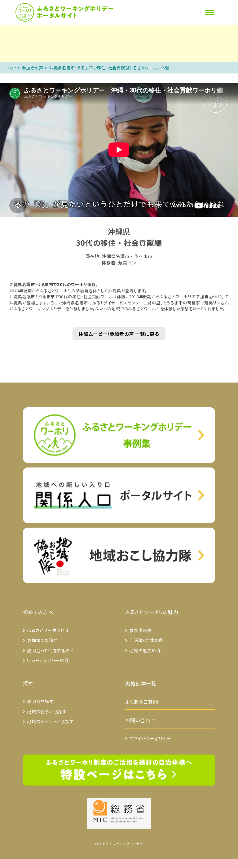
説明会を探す (40, 701)
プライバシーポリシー (150, 738)
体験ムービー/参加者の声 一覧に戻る (119, 333)
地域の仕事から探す (47, 711)
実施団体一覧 (140, 683)
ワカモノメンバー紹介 (48, 660)
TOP (12, 68)
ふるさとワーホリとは (48, 630)
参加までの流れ (42, 640)
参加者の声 (32, 68)
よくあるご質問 (141, 701)
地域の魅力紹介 (145, 650)
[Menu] (209, 12)
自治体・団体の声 (146, 640)
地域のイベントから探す (50, 721)
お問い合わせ (140, 720)
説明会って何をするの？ (50, 650)
